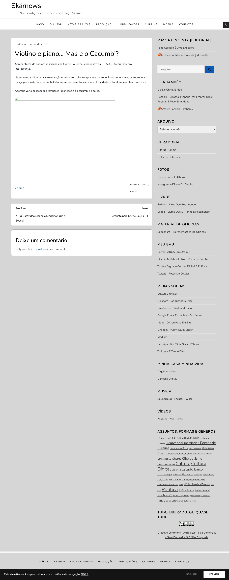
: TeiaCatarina (176, 448)
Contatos (186, 24)
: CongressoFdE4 (166, 438)
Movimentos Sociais (167, 484)
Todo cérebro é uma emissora (175, 48)
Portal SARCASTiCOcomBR (174, 252)
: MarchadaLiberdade (182, 443)
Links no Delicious (168, 157)
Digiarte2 (176, 469)
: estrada (204, 438)
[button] (226, 25)
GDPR (84, 574)
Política (170, 489)
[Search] (209, 69)
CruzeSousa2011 (138, 184)
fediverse (177, 474)
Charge (176, 459)
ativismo (208, 448)
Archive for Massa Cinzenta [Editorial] (184, 55)
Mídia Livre (190, 484)
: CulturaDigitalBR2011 (187, 438)
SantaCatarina (173, 500)
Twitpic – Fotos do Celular (173, 273)
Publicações (129, 24)
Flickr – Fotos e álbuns (171, 177)
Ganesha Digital (167, 379)
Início (40, 24)
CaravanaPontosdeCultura (180, 453)
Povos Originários (181, 495)
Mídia (181, 484)
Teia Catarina (185, 501)
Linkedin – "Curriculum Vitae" (175, 330)
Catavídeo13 (164, 458)
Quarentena (205, 495)
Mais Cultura (175, 479)
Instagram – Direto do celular (175, 184)
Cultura (132, 191)
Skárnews (26, 5)
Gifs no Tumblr (166, 150)
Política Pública (186, 490)
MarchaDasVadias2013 (193, 479)
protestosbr (195, 495)
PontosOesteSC (202, 490)
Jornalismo (208, 474)
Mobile (168, 24)
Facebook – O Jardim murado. (174, 308)
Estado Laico (192, 469)
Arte (185, 448)
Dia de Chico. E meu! (170, 90)
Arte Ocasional (195, 448)
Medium (162, 337)
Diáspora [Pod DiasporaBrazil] (175, 301)
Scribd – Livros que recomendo (176, 204)
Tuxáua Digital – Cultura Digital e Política (182, 266)
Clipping (151, 24)
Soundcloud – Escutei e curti (174, 399)
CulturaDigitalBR (167, 294)
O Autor (56, 24)
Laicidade (162, 479)
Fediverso (187, 474)
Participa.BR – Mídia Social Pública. (178, 344)
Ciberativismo (192, 458)
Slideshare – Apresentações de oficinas (181, 232)
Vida (194, 501)
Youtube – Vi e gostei (170, 419)
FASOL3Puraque (164, 474)
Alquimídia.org (166, 371)
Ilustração (198, 475)
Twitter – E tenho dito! (171, 351)
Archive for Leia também (176, 109)
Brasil (161, 453)
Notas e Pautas (79, 24)
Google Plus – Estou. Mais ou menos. (180, 315)
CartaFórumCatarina (203, 454)
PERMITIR (214, 574)
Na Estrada (203, 484)
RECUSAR (191, 574)
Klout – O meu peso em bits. (174, 322)
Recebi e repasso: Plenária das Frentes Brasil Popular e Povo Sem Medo (185, 99)
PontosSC (164, 495)
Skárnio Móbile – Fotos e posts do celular (182, 259)
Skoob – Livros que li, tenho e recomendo (183, 212)
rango (161, 501)
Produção (103, 24)
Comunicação (166, 464)
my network (41, 249)
